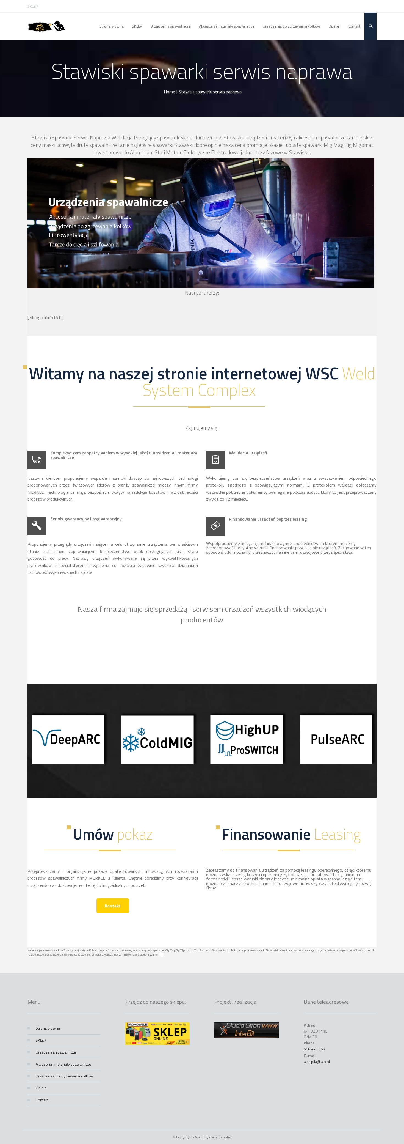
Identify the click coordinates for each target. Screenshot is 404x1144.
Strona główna (48, 1028)
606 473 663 (314, 1049)
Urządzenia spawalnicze (56, 1052)
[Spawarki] (46, 26)
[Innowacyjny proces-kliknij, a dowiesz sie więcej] (68, 765)
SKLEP (32, 6)
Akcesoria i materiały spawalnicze (63, 1064)
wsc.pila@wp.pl (317, 1062)
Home (169, 91)
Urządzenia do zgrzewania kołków (64, 1076)
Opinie (41, 1088)
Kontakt (113, 905)
